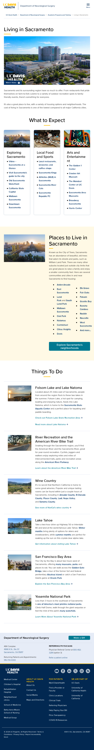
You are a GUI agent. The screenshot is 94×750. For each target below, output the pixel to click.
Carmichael (62, 324)
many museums (63, 564)
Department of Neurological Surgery (32, 15)
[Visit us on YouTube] (57, 671)
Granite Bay (86, 301)
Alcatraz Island (54, 574)
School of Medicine (12, 704)
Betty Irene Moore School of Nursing (12, 711)
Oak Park (61, 316)
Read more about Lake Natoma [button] (51, 424)
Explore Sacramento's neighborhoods (69, 346)
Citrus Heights (64, 329)
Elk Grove (84, 288)
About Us (30, 685)
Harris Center (75, 208)
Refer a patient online (58, 657)
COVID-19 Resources (58, 720)
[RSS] (87, 671)
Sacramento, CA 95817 (13, 652)
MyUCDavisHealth (57, 682)
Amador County (67, 494)
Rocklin (83, 313)
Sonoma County (47, 501)
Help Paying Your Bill (58, 710)
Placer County (50, 498)
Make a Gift (79, 637)
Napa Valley (69, 498)
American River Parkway (57, 462)
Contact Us (31, 690)
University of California (76, 697)
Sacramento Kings (48, 172)
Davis (59, 333)
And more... (85, 330)
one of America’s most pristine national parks (59, 604)
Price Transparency (57, 715)
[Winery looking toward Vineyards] (19, 486)
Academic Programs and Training (59, 15)
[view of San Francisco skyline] (19, 562)
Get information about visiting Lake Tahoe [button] (56, 543)
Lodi (60, 498)
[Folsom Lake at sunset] (19, 393)
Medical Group (10, 717)
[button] (47, 60)
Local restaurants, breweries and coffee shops (47, 165)
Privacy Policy (19, 734)
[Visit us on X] (74, 671)
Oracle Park (56, 578)
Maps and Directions (35, 699)
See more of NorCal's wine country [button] (53, 507)
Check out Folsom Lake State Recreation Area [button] (59, 417)
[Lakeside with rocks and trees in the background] (19, 526)
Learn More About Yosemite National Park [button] (57, 616)
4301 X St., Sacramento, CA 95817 (77, 732)
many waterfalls (68, 610)
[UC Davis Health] (12, 671)
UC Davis (75, 682)
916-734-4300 (10, 660)
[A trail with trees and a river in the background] (19, 443)
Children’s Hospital (12, 684)
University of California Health (78, 689)
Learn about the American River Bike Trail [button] (56, 467)
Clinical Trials (54, 700)
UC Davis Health (11, 15)
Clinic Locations (56, 695)
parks (75, 564)
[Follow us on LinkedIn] (68, 671)
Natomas (61, 320)
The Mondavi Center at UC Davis (75, 185)
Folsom (83, 297)
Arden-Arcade (63, 284)
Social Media (32, 695)
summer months (63, 534)
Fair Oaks (84, 292)
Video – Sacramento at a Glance (17, 165)
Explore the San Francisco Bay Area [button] (54, 583)
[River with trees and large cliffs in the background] (19, 602)
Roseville (84, 318)
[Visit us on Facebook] (62, 671)
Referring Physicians (58, 705)
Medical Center (10, 679)
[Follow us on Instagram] (81, 671)
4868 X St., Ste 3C (11, 649)
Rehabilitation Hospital (10, 691)
